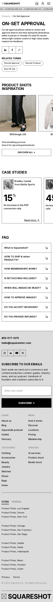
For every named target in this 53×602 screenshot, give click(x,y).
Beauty (5, 462)
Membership (35, 439)
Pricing (32, 434)
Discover (33, 425)
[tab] (5, 502)
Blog (4, 425)
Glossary (6, 439)
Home (5, 485)
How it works (35, 420)
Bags (4, 480)
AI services (34, 453)
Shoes (5, 476)
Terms (16, 577)
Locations (33, 430)
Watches (6, 471)
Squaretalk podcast (12, 430)
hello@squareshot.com (16, 342)
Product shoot (36, 457)
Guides (5, 434)
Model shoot (35, 462)
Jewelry (6, 466)
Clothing (6, 453)
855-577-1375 (10, 338)
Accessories (8, 457)
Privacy (6, 577)
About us (6, 420)
